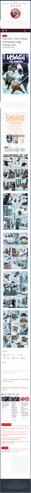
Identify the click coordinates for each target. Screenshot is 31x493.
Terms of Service (21, 485)
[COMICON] (15, 9)
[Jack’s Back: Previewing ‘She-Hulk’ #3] (6, 397)
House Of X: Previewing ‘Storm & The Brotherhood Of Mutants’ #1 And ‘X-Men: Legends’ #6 (25, 409)
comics (24, 370)
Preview (8, 372)
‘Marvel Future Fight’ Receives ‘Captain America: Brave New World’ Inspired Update (15, 410)
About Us (9, 485)
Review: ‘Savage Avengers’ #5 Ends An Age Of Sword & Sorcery (15, 380)
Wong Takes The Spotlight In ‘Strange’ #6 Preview (14, 389)
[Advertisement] (20, 465)
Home (5, 483)
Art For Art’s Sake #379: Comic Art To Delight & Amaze (14, 432)
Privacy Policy (14, 485)
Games (21, 483)
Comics (4, 35)
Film (12, 483)
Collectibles (16, 483)
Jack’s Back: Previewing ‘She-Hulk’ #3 (5, 405)
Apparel (25, 483)
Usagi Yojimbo (14, 372)
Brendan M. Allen (17, 370)
